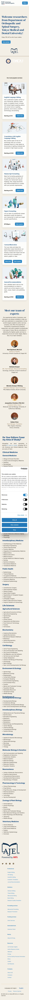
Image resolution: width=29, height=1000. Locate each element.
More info (8, 261)
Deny (14, 530)
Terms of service (17, 991)
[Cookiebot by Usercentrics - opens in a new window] (20, 469)
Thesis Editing (11, 893)
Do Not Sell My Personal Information (16, 956)
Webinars (10, 951)
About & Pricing (11, 938)
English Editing (11, 872)
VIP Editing (10, 874)
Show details (20, 515)
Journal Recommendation (14, 882)
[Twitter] (2, 863)
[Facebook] (6, 863)
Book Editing (11, 898)
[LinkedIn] (13, 863)
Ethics (9, 959)
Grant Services (11, 920)
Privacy (10, 991)
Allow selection (15, 525)
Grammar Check (11, 929)
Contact (9, 977)
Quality (9, 961)
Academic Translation (13, 879)
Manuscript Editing (12, 895)
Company (10, 975)
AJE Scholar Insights (12, 946)
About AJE (10, 972)
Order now (20, 115)
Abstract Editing (11, 890)
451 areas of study (11, 445)
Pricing (9, 954)
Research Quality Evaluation (14, 900)
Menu (25, 3)
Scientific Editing (12, 877)
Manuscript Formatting (13, 909)
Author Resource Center (13, 949)
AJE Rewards (11, 963)
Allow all (14, 520)
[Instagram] (9, 863)
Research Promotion (12, 911)
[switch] (25, 499)
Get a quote (19, 224)
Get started (6, 42)
